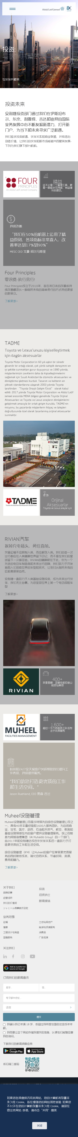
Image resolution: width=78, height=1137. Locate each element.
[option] (39, 44)
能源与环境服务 (47, 927)
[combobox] (39, 1007)
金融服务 (7, 937)
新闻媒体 (44, 900)
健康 (5, 927)
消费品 (42, 932)
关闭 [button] (39, 1125)
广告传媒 (43, 937)
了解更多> (11, 301)
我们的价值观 (10, 903)
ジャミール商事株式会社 (15, 908)
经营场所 (7, 898)
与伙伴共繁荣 (10, 79)
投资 (42, 889)
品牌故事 (7, 892)
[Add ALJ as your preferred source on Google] (15, 967)
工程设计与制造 (11, 932)
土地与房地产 (46, 922)
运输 (5, 922)
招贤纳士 (44, 894)
